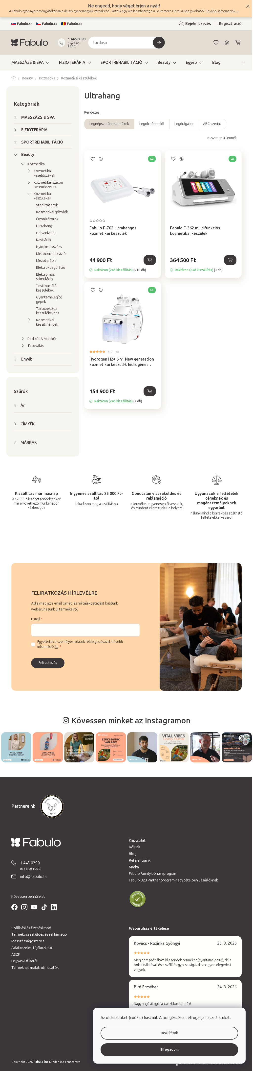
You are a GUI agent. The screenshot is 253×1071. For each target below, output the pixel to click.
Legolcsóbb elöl (150, 124)
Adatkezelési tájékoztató (30, 947)
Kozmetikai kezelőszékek (42, 173)
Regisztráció (228, 23)
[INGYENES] (121, 184)
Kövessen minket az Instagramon (129, 720)
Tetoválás (34, 345)
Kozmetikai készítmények (45, 322)
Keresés (157, 43)
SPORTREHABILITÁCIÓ (41, 142)
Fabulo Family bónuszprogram (151, 873)
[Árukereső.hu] (136, 898)
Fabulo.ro (73, 24)
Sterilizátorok (45, 205)
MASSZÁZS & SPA (36, 117)
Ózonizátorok (45, 219)
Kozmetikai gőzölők (50, 212)
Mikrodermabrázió (49, 253)
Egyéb (25, 359)
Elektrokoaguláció (48, 267)
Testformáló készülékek (44, 288)
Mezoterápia (44, 260)
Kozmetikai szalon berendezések (46, 184)
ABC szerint (210, 124)
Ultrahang (42, 226)
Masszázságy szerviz (26, 940)
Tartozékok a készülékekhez (46, 310)
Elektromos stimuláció (43, 276)
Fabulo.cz (48, 24)
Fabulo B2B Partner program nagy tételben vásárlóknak (171, 879)
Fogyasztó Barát (23, 960)
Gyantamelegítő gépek (47, 299)
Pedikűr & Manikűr (40, 339)
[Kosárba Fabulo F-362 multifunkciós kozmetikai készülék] (228, 260)
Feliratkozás (46, 663)
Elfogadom (166, 1049)
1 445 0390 (75, 39)
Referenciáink (138, 860)
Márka (132, 866)
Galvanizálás (44, 233)
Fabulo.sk (23, 24)
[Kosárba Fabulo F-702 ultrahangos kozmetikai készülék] (148, 260)
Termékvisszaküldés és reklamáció (37, 934)
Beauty (26, 154)
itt (54, 647)
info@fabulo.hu (32, 876)
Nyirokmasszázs (47, 246)
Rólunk (132, 846)
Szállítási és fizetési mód (29, 927)
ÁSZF (14, 954)
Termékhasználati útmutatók (33, 967)
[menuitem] (28, 63)
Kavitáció (41, 240)
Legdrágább (182, 124)
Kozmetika (34, 164)
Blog (131, 853)
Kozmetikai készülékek (41, 196)
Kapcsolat (135, 840)
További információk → (220, 11)
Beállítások (165, 1033)
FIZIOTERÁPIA (33, 129)
